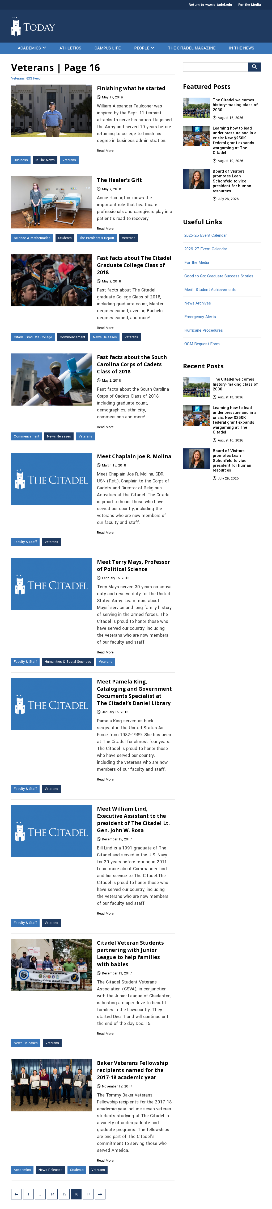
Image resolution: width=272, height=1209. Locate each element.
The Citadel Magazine (191, 48)
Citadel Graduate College (33, 337)
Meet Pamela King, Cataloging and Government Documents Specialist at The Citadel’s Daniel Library (134, 692)
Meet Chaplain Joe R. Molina (134, 456)
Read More (105, 150)
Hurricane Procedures (203, 330)
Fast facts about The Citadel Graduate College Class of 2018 (134, 265)
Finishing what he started (131, 88)
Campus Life (108, 48)
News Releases (105, 337)
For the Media (249, 4)
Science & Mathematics (32, 238)
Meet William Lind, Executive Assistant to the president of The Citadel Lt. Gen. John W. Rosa (133, 819)
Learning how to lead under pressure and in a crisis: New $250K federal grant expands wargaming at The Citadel (235, 140)
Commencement (72, 337)
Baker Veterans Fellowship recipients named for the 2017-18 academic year (132, 1070)
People (141, 48)
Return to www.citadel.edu (210, 4)
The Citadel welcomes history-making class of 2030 (235, 105)
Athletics (70, 48)
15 (64, 1194)
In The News (241, 48)
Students (65, 238)
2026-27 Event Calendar (205, 249)
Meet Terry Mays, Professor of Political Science (133, 565)
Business (21, 160)
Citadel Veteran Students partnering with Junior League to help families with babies (130, 953)
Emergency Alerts (200, 317)
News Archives (197, 303)
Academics (29, 48)
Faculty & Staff (25, 542)
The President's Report (96, 238)
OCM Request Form (202, 344)
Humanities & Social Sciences (68, 661)
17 (88, 1194)
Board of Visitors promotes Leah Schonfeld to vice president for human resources (232, 181)
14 (52, 1194)
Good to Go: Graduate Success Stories (218, 276)
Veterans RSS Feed (26, 78)
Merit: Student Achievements (210, 290)
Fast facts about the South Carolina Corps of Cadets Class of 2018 (132, 364)
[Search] (254, 67)
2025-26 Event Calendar (205, 235)
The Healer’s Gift (119, 180)
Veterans (69, 160)
